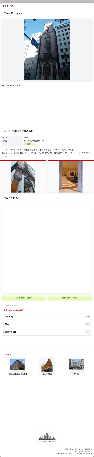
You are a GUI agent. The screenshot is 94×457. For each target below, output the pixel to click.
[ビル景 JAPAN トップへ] (47, 436)
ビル (7, 6)
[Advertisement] (47, 108)
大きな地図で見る (24, 297)
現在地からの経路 (70, 297)
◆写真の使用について (64, 453)
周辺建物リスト (29, 144)
